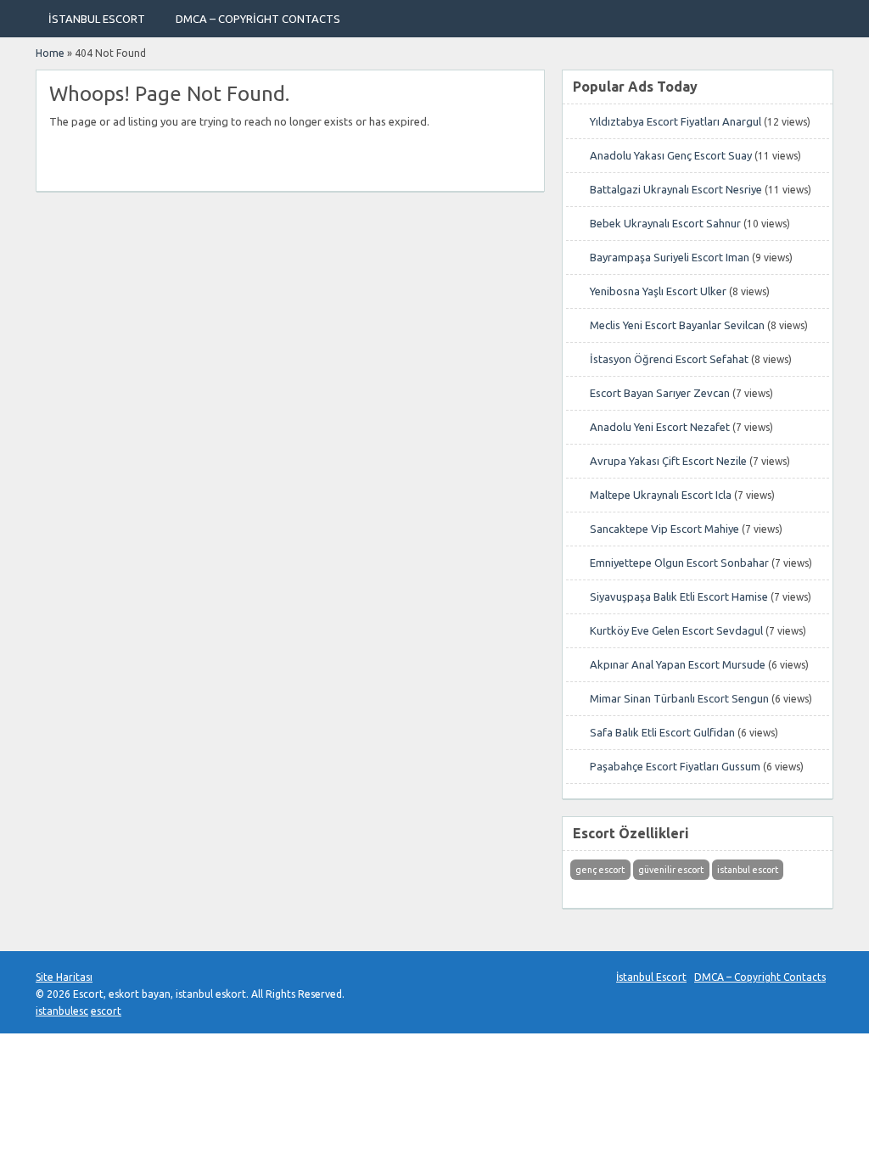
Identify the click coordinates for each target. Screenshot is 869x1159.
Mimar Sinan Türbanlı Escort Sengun (679, 698)
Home (50, 53)
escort (106, 1010)
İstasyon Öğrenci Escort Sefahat (669, 359)
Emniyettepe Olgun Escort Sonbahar (679, 562)
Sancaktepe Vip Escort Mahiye (664, 529)
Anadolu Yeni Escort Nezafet (660, 427)
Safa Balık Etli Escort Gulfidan (662, 732)
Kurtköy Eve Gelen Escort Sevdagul (676, 630)
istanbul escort (747, 870)
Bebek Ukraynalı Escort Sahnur (665, 223)
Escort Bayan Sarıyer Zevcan (660, 393)
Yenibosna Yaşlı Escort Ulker (658, 291)
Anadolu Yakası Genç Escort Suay (671, 155)
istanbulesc (62, 1010)
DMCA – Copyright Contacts (258, 19)
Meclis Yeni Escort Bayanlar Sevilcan (677, 325)
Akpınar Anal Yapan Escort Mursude (677, 664)
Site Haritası (64, 977)
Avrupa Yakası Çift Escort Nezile (668, 461)
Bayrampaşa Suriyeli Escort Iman (669, 257)
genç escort (600, 870)
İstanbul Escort (96, 19)
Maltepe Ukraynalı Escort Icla (661, 495)
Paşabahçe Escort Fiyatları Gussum (675, 766)
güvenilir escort (671, 870)
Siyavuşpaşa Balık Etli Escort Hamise (679, 596)
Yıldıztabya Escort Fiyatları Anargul (675, 121)
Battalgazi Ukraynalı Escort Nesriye (676, 189)
